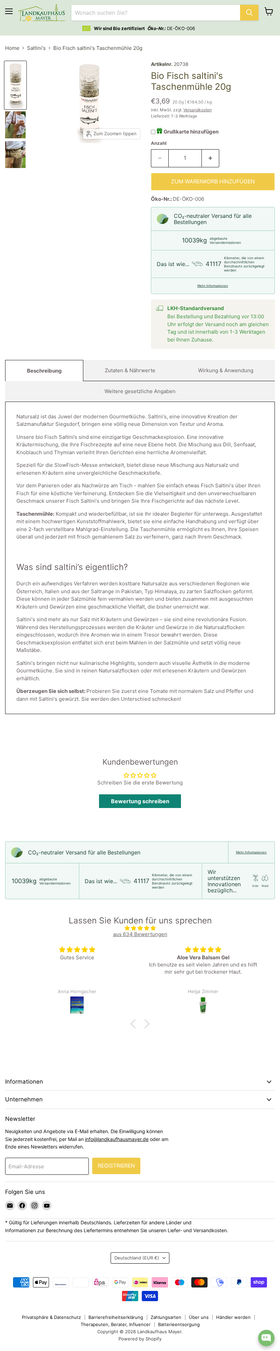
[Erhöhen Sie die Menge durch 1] (210, 158)
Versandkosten (197, 109)
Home (12, 48)
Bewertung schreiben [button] (140, 801)
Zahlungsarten (166, 1317)
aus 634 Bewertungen (140, 934)
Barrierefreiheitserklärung (115, 1317)
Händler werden (233, 1317)
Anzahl (159, 143)
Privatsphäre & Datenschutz (51, 1317)
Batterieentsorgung (179, 1324)
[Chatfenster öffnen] (266, 1338)
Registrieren (116, 1165)
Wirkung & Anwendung (225, 370)
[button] (135, 1024)
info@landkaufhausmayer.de (117, 1139)
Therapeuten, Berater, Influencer (116, 1324)
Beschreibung (44, 370)
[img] (140, 928)
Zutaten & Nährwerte (130, 370)
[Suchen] (249, 12)
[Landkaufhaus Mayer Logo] (42, 12)
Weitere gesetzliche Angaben (140, 391)
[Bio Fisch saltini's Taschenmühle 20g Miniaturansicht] (15, 85)
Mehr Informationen (212, 286)
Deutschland (136, 1258)
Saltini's (36, 48)
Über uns (199, 1317)
